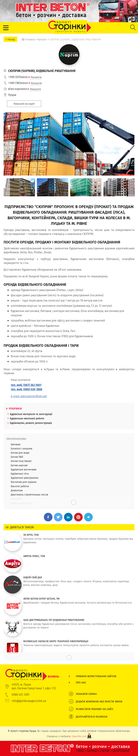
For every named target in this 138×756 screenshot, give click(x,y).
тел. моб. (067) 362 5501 (26, 385)
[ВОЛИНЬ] (32, 670)
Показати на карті (24, 104)
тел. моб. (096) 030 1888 (26, 389)
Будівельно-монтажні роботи (27, 418)
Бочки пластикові (21, 461)
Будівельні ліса (20, 473)
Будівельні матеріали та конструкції (31, 414)
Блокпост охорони (21, 448)
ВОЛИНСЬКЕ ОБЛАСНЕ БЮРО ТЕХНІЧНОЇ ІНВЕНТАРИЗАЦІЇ (55, 641)
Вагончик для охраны (23, 482)
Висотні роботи (20, 486)
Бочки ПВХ (17, 457)
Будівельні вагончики (23, 469)
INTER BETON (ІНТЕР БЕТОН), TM (41, 598)
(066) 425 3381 (20, 694)
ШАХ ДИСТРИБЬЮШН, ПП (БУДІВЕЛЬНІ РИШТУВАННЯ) (53, 620)
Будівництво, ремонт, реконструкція (31, 423)
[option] (19, 187)
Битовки (15, 444)
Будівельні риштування (24, 478)
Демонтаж (17, 490)
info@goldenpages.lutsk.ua (29, 701)
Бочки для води (20, 453)
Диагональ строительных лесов (29, 494)
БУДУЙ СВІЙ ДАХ (32, 577)
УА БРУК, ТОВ (31, 535)
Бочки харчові (19, 465)
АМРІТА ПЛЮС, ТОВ (34, 556)
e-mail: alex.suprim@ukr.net (29, 396)
